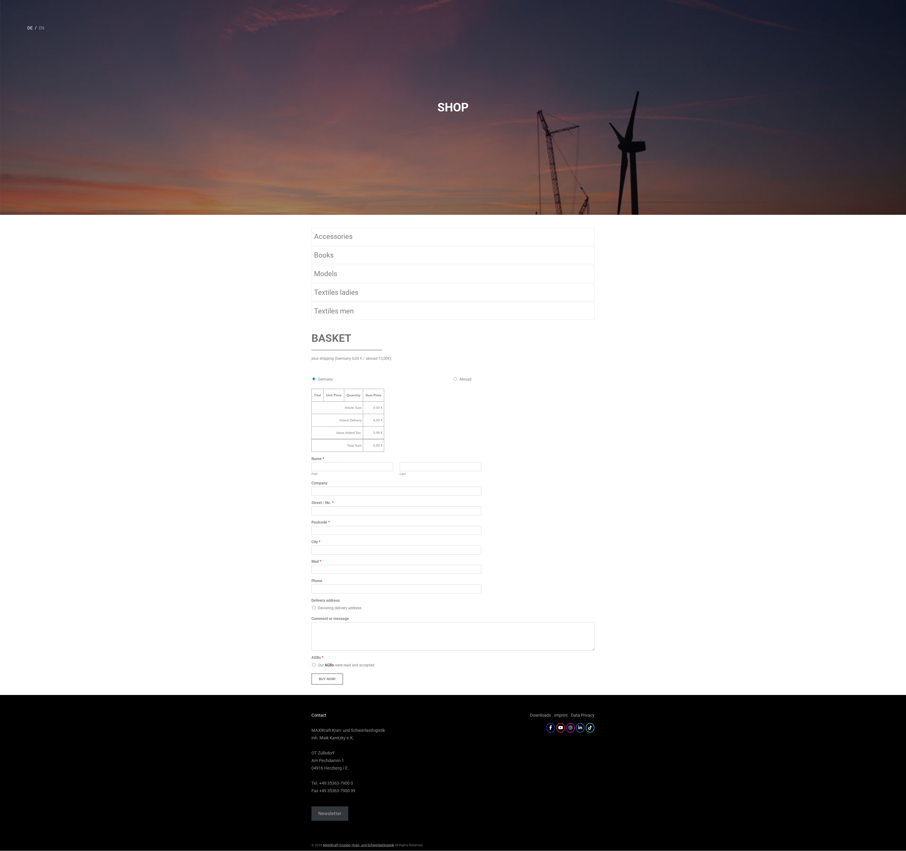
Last (403, 474)
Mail (316, 561)
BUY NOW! (327, 679)
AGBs (317, 657)
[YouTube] (560, 727)
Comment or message (330, 618)
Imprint (561, 715)
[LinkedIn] (580, 727)
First (314, 474)
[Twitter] (590, 727)
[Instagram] (570, 727)
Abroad (465, 379)
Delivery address (325, 600)
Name (317, 459)
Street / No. (322, 502)
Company (319, 483)
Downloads (540, 715)
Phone (316, 581)
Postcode (320, 522)
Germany (325, 379)
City (315, 542)
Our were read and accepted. (346, 665)
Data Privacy (583, 715)
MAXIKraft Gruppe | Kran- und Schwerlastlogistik (358, 845)
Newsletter (329, 813)
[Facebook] (550, 727)
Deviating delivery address (339, 608)
